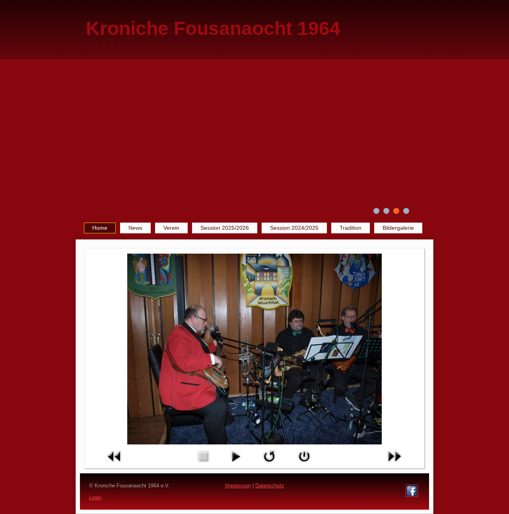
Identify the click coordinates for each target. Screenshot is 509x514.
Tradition (350, 228)
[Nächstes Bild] (394, 464)
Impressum (238, 486)
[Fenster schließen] (304, 464)
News (135, 228)
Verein (171, 228)
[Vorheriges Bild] (114, 464)
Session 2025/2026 (224, 228)
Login (95, 497)
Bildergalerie (398, 228)
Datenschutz (269, 486)
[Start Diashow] (235, 464)
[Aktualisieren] (269, 464)
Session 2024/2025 (294, 228)
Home (99, 228)
